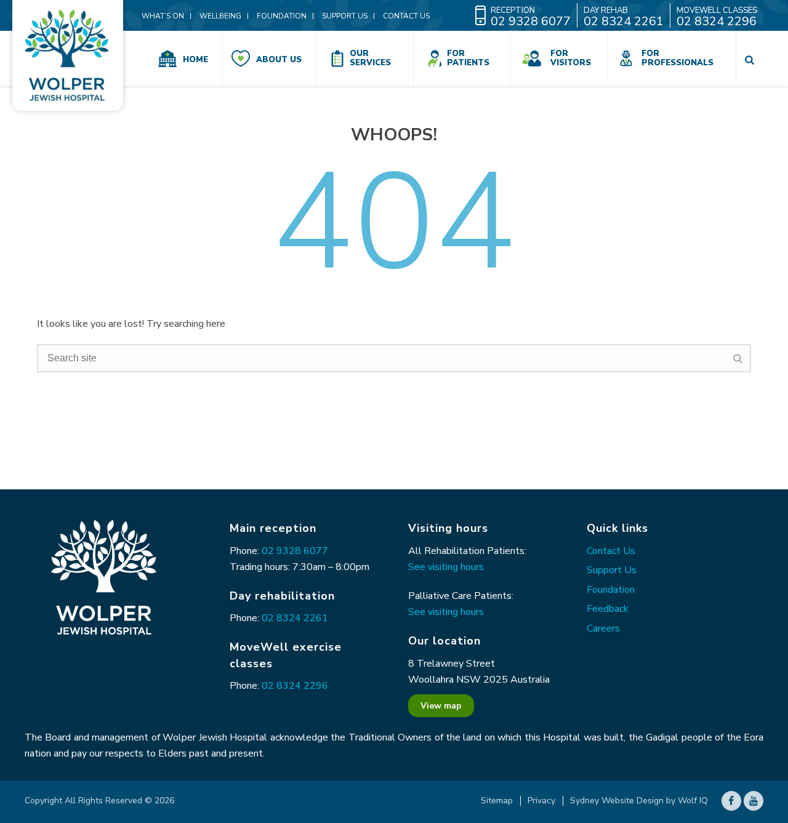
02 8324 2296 (295, 686)
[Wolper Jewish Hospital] (67, 55)
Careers (603, 628)
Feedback (608, 609)
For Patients (468, 58)
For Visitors (570, 58)
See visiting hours (446, 567)
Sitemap (497, 801)
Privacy (541, 801)
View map (441, 706)
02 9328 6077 (295, 551)
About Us (279, 59)
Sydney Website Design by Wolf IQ (639, 801)
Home (195, 59)
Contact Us (611, 551)
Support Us (612, 570)
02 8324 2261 (295, 618)
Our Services (370, 58)
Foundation (611, 589)
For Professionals (677, 58)
